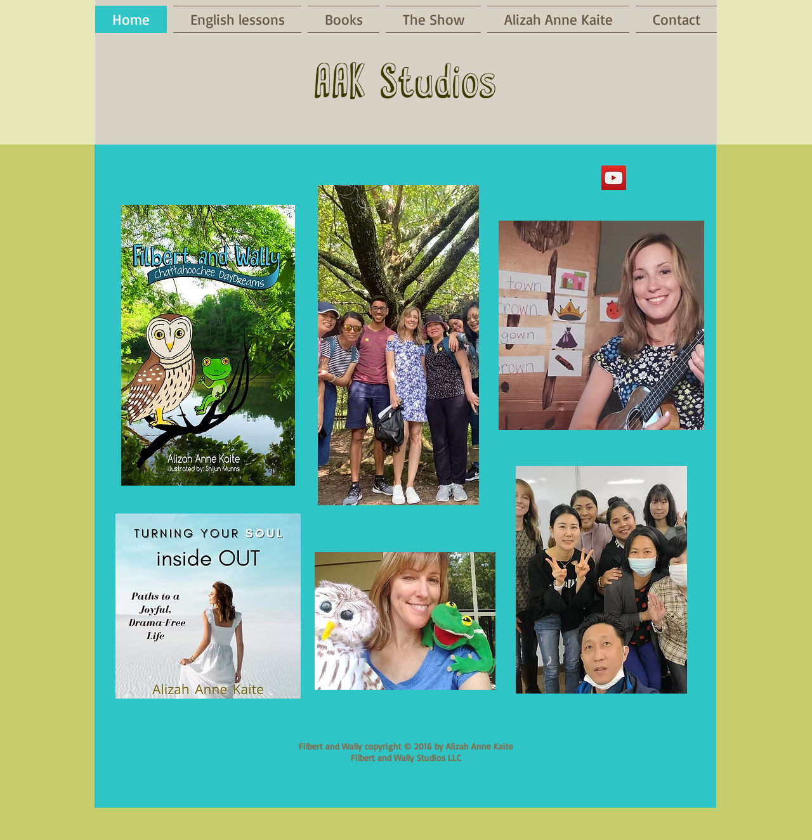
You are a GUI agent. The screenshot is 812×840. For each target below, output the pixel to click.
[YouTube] (613, 177)
